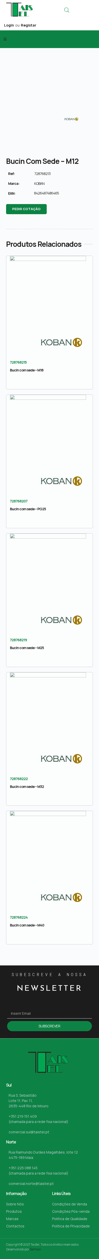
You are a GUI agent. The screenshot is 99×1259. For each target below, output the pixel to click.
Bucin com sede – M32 (27, 786)
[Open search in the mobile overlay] (66, 10)
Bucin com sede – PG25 (28, 508)
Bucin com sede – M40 (27, 925)
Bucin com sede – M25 (27, 647)
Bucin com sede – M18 (26, 370)
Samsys (35, 1249)
